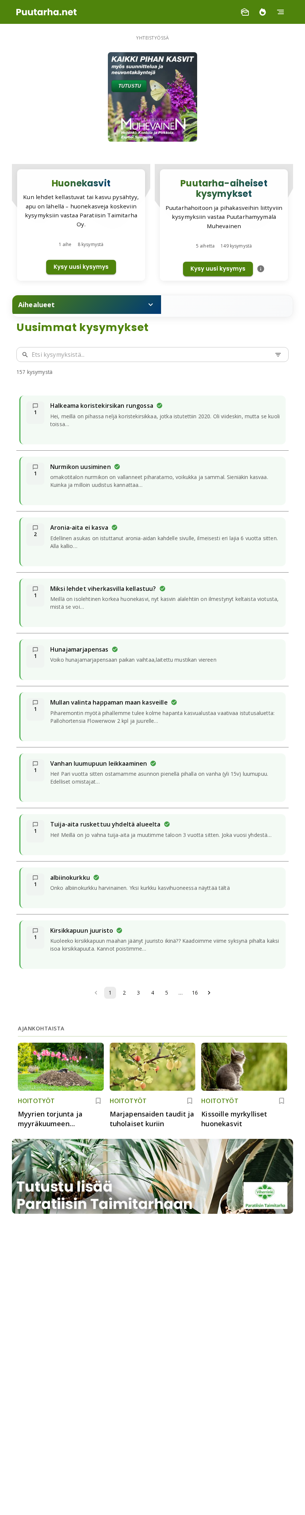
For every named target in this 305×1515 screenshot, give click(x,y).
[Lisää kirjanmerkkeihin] (98, 1100)
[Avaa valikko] (280, 12)
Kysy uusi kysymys (81, 267)
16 (195, 992)
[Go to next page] (209, 993)
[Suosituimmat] (262, 12)
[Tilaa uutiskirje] (245, 12)
